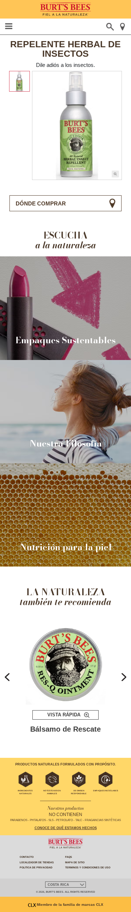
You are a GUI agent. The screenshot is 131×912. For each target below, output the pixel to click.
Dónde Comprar (41, 203)
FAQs (68, 857)
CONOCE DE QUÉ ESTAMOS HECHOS (66, 828)
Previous (7, 677)
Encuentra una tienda (123, 27)
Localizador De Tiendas (37, 862)
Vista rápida (63, 714)
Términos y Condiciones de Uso (87, 867)
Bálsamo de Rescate (65, 729)
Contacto (26, 857)
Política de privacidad (36, 867)
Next (124, 677)
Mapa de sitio (74, 862)
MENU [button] (9, 26)
